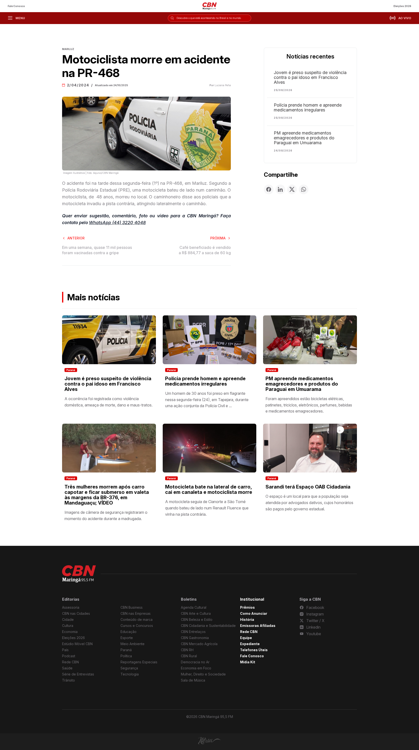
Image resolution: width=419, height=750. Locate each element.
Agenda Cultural (193, 607)
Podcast (68, 656)
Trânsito (68, 680)
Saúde (67, 668)
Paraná (70, 370)
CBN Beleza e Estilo (196, 619)
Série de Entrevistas (78, 674)
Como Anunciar (253, 613)
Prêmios (247, 607)
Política (126, 656)
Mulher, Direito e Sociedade (203, 674)
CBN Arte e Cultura (196, 613)
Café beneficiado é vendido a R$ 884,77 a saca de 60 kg (205, 250)
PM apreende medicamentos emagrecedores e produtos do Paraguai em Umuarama (304, 138)
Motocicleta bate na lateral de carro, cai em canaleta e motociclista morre (208, 489)
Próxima (218, 238)
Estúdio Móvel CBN (77, 644)
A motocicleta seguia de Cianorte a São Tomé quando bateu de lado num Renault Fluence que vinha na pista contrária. (207, 507)
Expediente (250, 644)
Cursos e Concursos (137, 626)
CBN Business (132, 607)
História (247, 619)
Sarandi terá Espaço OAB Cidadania (308, 487)
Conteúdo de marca (137, 619)
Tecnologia (130, 674)
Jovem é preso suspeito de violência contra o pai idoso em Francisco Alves (310, 77)
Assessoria (70, 607)
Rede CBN (70, 662)
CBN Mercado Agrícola (199, 644)
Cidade (68, 619)
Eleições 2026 (402, 6)
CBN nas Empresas (136, 613)
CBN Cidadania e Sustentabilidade (208, 626)
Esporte (127, 638)
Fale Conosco (16, 6)
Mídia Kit (247, 662)
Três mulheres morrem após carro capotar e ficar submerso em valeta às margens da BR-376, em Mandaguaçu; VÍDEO (106, 495)
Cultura (67, 626)
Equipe (246, 638)
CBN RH (187, 650)
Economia (70, 632)
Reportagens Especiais (139, 662)
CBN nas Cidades (76, 613)
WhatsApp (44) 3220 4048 (117, 222)
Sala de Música (193, 680)
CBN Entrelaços (193, 632)
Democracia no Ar (195, 662)
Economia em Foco (196, 668)
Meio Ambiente (133, 644)
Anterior (76, 238)
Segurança (129, 668)
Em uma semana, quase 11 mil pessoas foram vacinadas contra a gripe (97, 250)
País (65, 650)
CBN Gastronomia (195, 638)
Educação (129, 632)
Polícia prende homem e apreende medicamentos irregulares (308, 107)
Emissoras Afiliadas (257, 626)
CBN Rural (189, 656)
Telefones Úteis (254, 650)
